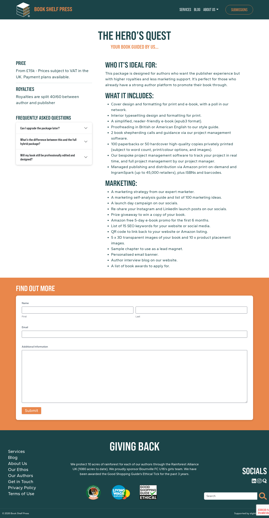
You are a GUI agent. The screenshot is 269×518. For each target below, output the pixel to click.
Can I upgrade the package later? (40, 128)
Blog (13, 457)
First (24, 316)
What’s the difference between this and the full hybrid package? (48, 142)
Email (25, 327)
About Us (17, 463)
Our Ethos (18, 469)
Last (138, 316)
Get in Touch (20, 481)
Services (16, 451)
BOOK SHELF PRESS (53, 8)
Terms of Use (21, 493)
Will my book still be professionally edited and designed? (47, 157)
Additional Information (35, 346)
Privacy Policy (22, 487)
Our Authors (20, 475)
